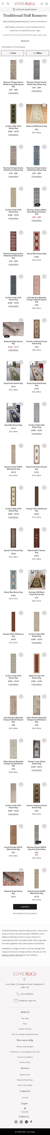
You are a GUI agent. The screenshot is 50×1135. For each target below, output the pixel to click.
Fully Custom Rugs (25, 1085)
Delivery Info (25, 1075)
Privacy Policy (25, 1062)
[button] (2, 3)
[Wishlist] (41, 4)
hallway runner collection (12, 955)
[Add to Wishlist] (21, 61)
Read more (25, 41)
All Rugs (12, 21)
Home (5, 21)
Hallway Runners (22, 21)
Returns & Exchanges (25, 1047)
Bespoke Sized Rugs (25, 1080)
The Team (25, 1018)
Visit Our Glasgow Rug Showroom (25, 1034)
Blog (25, 1024)
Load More (25, 907)
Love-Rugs (31, 1132)
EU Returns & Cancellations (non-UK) (25, 1052)
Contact (25, 1097)
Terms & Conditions (25, 1057)
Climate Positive (25, 1029)
